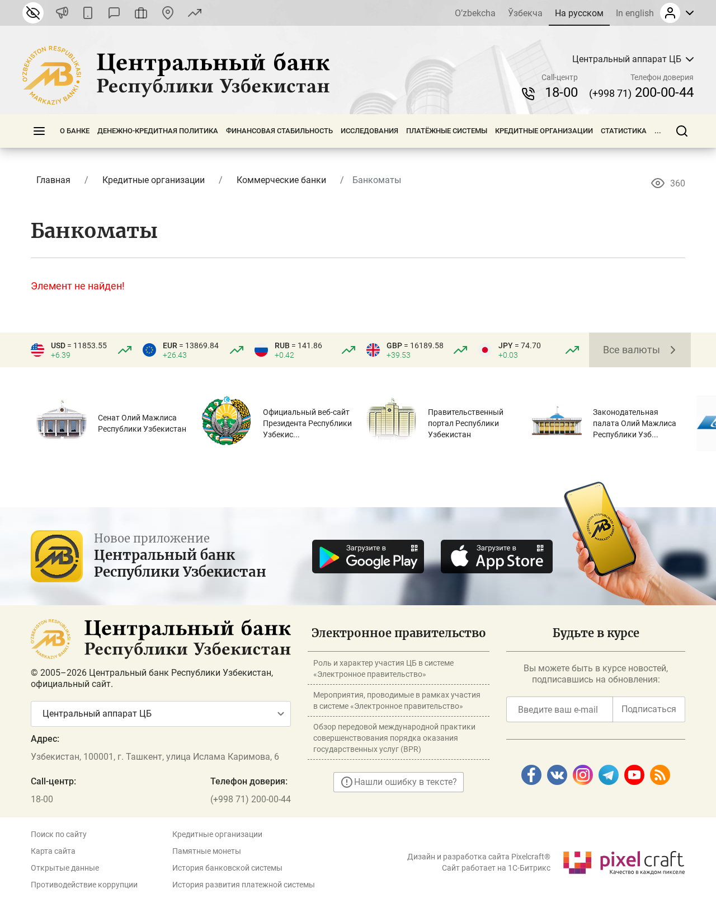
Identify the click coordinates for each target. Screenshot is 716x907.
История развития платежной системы (243, 884)
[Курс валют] (194, 13)
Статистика (624, 131)
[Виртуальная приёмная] (141, 13)
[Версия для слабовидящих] (33, 13)
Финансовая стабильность (279, 131)
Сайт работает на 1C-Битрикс (496, 867)
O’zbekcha (475, 13)
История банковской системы (227, 867)
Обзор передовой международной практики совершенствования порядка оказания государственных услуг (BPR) (394, 738)
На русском (579, 13)
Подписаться (648, 709)
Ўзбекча (525, 13)
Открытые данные (65, 867)
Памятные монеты (206, 851)
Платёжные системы (446, 131)
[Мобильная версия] (88, 13)
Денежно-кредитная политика (157, 131)
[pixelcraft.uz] (623, 861)
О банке (75, 131)
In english (635, 13)
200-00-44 (641, 92)
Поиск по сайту (59, 834)
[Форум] (114, 13)
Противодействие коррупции (84, 884)
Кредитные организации (544, 131)
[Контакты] (167, 13)
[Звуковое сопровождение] (62, 13)
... (657, 131)
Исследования (369, 131)
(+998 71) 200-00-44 (250, 799)
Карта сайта (53, 851)
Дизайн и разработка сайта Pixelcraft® (478, 856)
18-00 (561, 92)
